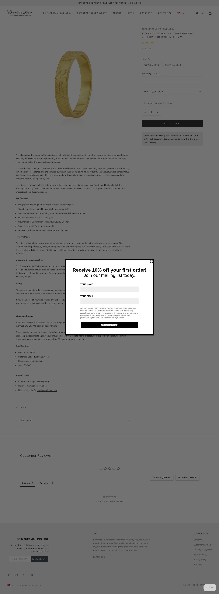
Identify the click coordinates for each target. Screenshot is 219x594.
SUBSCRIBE (109, 325)
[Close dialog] (151, 261)
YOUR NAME (86, 284)
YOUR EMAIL (86, 296)
